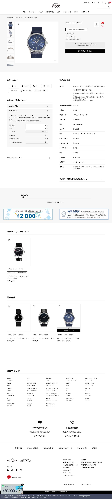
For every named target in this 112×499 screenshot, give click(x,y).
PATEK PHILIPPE (71, 379)
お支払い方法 (67, 459)
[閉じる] (22, 485)
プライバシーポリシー (68, 495)
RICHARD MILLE (50, 404)
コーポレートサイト (68, 484)
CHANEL (9, 389)
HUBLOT (68, 384)
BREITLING (10, 394)
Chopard (88, 394)
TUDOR (52, 399)
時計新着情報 (18, 448)
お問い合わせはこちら (72, 436)
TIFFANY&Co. (69, 399)
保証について (67, 470)
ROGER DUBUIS (31, 384)
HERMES (68, 394)
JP (92, 3)
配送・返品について (68, 462)
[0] (109, 2)
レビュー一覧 (67, 473)
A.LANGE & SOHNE (52, 384)
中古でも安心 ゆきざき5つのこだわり (91, 462)
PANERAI (87, 389)
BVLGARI (29, 404)
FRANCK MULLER (90, 384)
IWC (67, 389)
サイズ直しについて (68, 467)
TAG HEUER (30, 394)
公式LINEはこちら (39, 436)
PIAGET (87, 399)
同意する (84, 496)
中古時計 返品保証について (70, 465)
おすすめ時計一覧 (48, 448)
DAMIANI (29, 399)
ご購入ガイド (85, 12)
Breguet (9, 384)
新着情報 (94, 448)
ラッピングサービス (68, 475)
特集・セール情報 (82, 448)
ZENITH (9, 399)
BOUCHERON (11, 404)
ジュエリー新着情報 (32, 448)
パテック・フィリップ (21, 17)
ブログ (76, 12)
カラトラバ (30, 17)
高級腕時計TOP (10, 17)
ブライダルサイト (86, 484)
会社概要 (83, 459)
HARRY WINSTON (32, 389)
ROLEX (9, 379)
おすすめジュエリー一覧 (65, 448)
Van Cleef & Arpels (52, 394)
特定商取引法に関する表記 (88, 465)
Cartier (29, 379)
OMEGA (48, 379)
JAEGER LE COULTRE (52, 389)
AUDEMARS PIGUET (91, 379)
